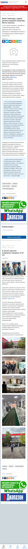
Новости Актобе (7, 183)
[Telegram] (20, 41)
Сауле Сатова (6, 186)
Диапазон (11, 298)
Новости (8, 13)
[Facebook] (3, 41)
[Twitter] (6, 41)
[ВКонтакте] (10, 41)
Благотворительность (8, 188)
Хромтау (15, 183)
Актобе (12, 13)
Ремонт (4, 468)
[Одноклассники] (13, 41)
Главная (4, 13)
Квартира (14, 186)
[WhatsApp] (16, 41)
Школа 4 (11, 466)
